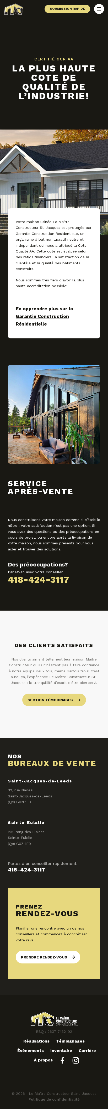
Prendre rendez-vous (44, 957)
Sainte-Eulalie (26, 822)
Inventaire (61, 1050)
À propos (43, 1060)
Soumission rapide (67, 9)
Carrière (87, 1050)
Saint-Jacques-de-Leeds (40, 780)
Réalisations (36, 1041)
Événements (30, 1050)
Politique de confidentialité (54, 1099)
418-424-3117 (38, 579)
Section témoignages (50, 700)
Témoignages (70, 1041)
